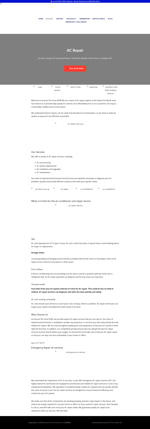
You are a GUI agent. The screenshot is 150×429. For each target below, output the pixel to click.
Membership (85, 19)
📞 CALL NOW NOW (75, 68)
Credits (67, 422)
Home (41, 19)
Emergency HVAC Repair (76, 22)
